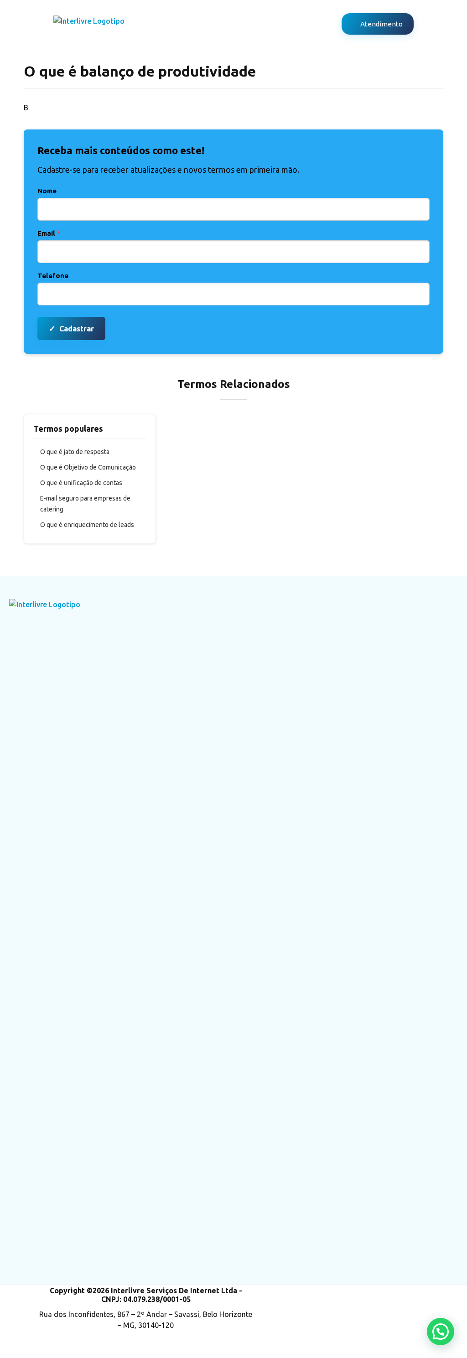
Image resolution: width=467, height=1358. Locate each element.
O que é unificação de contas (81, 482)
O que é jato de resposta (74, 451)
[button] (440, 1331)
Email (49, 233)
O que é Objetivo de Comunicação (88, 467)
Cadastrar (71, 328)
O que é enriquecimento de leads (87, 524)
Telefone (52, 275)
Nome (47, 190)
